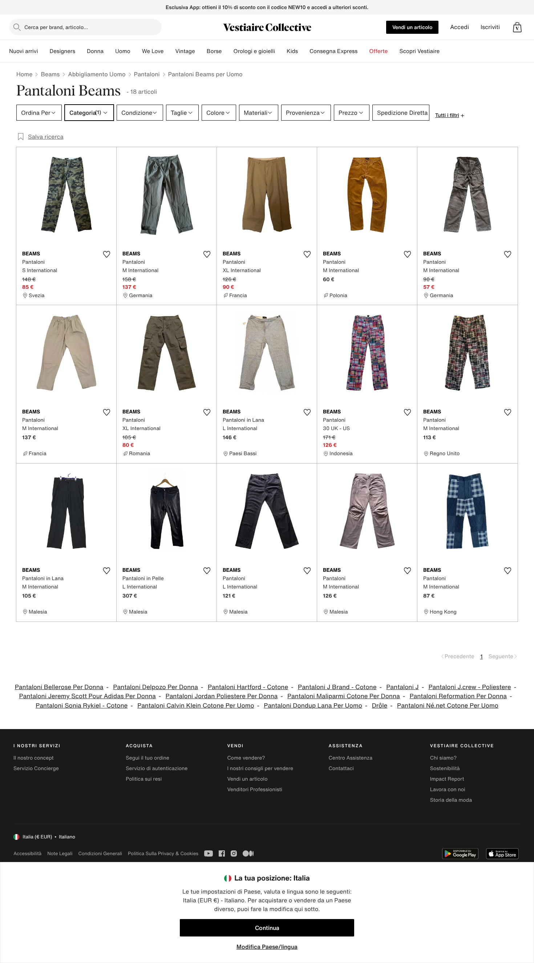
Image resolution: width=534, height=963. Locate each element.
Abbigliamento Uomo (96, 74)
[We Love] (169, 51)
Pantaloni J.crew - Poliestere (469, 687)
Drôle (380, 705)
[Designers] (81, 51)
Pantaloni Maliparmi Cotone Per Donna (343, 696)
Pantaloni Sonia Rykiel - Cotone (82, 705)
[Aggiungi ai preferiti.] (106, 254)
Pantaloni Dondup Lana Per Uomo (313, 705)
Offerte (378, 51)
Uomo (122, 51)
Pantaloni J (402, 687)
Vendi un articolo (412, 27)
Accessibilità (27, 853)
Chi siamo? (443, 758)
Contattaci (341, 768)
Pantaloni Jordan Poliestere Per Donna (222, 696)
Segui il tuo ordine (147, 758)
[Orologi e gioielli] (281, 51)
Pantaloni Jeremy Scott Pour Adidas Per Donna (87, 696)
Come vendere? (246, 758)
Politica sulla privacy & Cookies (163, 853)
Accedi (459, 27)
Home (24, 74)
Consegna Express (333, 51)
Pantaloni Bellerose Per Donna (59, 687)
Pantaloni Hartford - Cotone (248, 687)
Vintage (185, 51)
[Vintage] (201, 51)
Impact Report (447, 779)
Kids (292, 51)
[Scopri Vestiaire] (445, 51)
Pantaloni (147, 74)
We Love (153, 51)
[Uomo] (136, 51)
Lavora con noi (447, 789)
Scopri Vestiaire (419, 51)
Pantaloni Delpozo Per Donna (155, 687)
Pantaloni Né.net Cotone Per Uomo (447, 705)
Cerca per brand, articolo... (56, 27)
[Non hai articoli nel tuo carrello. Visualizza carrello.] (517, 27)
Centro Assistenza (351, 758)
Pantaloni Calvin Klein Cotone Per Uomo (195, 705)
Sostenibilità (445, 768)
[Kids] (304, 51)
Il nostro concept (33, 758)
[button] (517, 27)
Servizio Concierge (36, 768)
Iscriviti (490, 27)
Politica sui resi (144, 779)
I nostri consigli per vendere (260, 768)
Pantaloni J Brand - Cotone (337, 687)
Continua (267, 927)
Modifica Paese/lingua (267, 946)
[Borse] (227, 51)
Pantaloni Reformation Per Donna (458, 696)
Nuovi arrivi (23, 51)
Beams (50, 74)
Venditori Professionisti (254, 789)
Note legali (59, 853)
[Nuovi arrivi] (43, 51)
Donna (95, 51)
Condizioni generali (100, 853)
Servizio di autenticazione (156, 768)
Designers (62, 51)
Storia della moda (451, 800)
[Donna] (109, 51)
